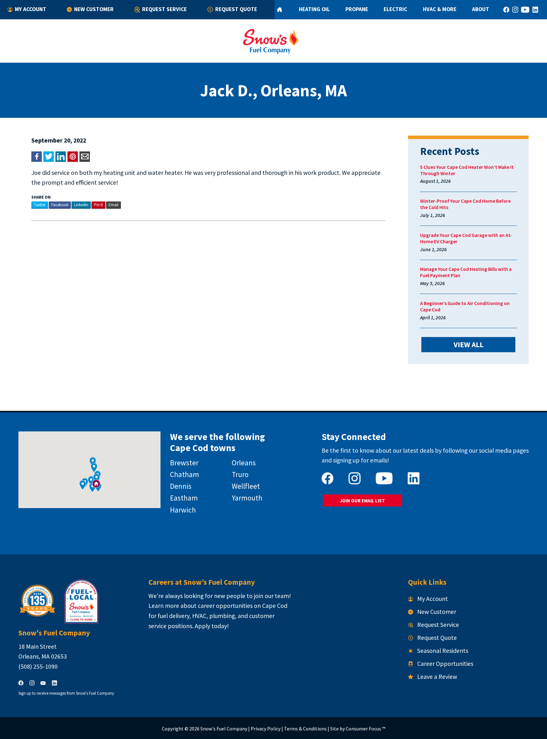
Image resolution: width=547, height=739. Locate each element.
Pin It (98, 204)
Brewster (184, 462)
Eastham (184, 497)
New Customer (94, 9)
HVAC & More (439, 9)
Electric (395, 9)
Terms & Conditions (305, 728)
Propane (356, 9)
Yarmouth (247, 497)
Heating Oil (314, 9)
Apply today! (212, 626)
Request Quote (236, 9)
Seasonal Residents (442, 650)
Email (113, 204)
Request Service (164, 9)
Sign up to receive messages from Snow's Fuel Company (66, 693)
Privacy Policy (265, 728)
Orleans (244, 462)
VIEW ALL (468, 344)
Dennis (181, 486)
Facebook (59, 204)
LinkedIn (81, 204)
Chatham (184, 474)
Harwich (183, 509)
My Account (30, 9)
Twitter (40, 204)
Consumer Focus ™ (365, 728)
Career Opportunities (445, 663)
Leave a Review (437, 676)
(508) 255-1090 (38, 666)
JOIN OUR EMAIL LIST (362, 501)
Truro (240, 474)
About (480, 9)
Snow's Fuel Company (223, 728)
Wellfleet (246, 486)
